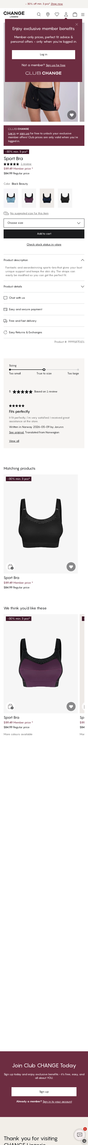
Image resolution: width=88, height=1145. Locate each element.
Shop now (57, 3)
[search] (38, 14)
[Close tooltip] (76, 24)
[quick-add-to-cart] (10, 566)
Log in (43, 54)
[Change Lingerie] (14, 14)
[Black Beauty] (65, 199)
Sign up (44, 1091)
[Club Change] (56, 14)
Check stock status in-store (44, 244)
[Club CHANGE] (65, 14)
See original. (16, 432)
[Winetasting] (29, 199)
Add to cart (44, 233)
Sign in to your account (57, 1101)
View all (14, 441)
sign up (24, 133)
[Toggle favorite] (71, 114)
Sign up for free (55, 65)
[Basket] (74, 14)
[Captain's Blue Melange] (11, 199)
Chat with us (17, 297)
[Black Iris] (47, 199)
